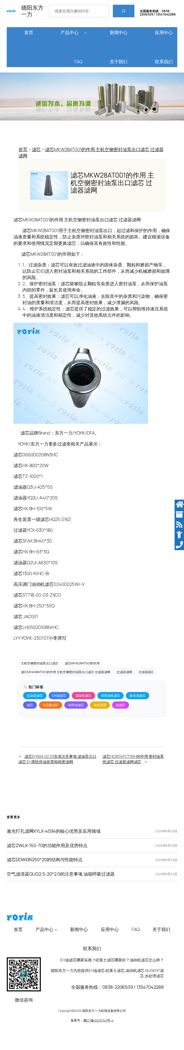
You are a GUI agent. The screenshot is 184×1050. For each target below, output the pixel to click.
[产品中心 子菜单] (85, 32)
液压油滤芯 (137, 695)
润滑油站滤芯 (110, 695)
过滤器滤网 (124, 672)
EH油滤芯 (59, 695)
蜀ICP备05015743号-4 (98, 1020)
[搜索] (123, 11)
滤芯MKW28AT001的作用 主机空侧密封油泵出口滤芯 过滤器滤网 (65, 672)
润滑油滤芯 (76, 705)
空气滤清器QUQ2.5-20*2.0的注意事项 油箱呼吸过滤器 (61, 874)
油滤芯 (120, 705)
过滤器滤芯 (146, 672)
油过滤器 (100, 705)
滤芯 (30, 705)
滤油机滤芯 (83, 695)
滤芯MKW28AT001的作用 (82, 663)
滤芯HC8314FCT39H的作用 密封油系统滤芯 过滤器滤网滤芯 (133, 759)
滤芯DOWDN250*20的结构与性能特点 (45, 859)
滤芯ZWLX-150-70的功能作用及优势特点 (47, 845)
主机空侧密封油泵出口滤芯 (39, 663)
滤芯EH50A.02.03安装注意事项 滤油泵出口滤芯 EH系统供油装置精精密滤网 (57, 759)
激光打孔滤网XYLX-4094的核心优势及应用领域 (54, 831)
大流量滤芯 (51, 705)
